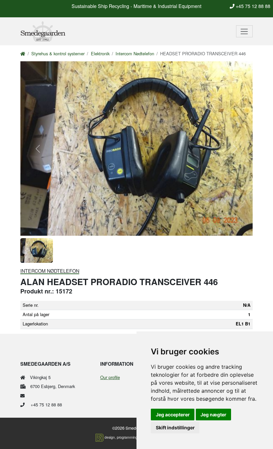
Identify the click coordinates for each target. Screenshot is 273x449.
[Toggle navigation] (244, 31)
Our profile (110, 377)
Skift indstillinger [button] (175, 427)
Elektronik (100, 53)
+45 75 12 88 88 (252, 6)
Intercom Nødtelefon (135, 53)
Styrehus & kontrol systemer (58, 53)
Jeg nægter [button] (213, 414)
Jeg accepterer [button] (173, 414)
